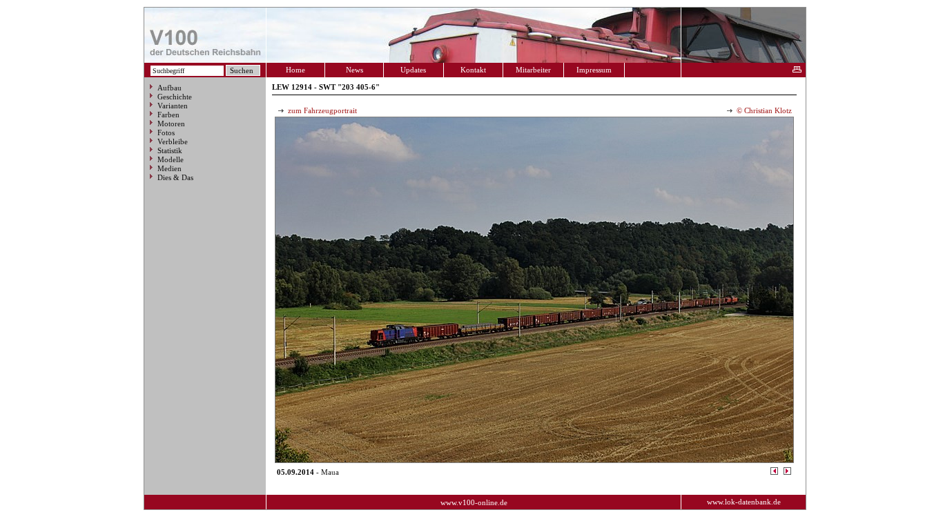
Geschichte (174, 96)
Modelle (170, 159)
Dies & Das (175, 177)
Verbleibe (172, 141)
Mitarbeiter (533, 70)
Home (295, 70)
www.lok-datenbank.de (744, 502)
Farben (168, 114)
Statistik (169, 150)
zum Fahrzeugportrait (321, 110)
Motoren (171, 123)
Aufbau (169, 88)
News (354, 70)
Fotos (166, 132)
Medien (169, 168)
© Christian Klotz (763, 110)
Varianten (172, 105)
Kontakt (473, 70)
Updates (413, 70)
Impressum (594, 70)
